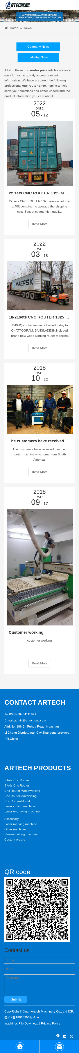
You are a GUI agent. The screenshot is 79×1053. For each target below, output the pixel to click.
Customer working (26, 632)
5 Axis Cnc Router (16, 780)
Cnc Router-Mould (17, 801)
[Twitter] (71, 1037)
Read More (39, 224)
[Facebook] (58, 1037)
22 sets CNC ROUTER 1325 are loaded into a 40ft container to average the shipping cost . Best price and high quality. (39, 193)
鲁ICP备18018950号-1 (20, 1017)
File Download (28, 1023)
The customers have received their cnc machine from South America (39, 441)
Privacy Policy (50, 1023)
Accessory (11, 818)
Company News (38, 46)
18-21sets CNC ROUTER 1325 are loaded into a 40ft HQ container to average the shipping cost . (39, 317)
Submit (16, 999)
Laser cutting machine (19, 806)
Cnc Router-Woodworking (22, 790)
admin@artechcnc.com (30, 720)
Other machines (15, 829)
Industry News (38, 57)
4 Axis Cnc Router (16, 785)
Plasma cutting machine (21, 834)
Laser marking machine (20, 824)
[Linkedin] (65, 1037)
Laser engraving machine (22, 811)
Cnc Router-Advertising (20, 796)
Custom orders (14, 839)
